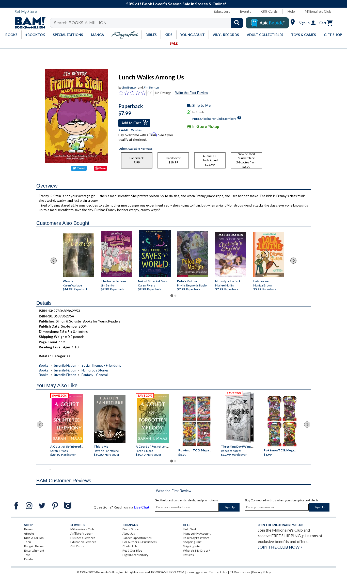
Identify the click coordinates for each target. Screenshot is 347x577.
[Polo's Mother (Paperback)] (192, 254)
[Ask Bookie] (267, 22)
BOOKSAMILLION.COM (167, 572)
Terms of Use (218, 572)
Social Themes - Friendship (101, 365)
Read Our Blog (132, 550)
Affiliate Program (81, 533)
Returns (188, 555)
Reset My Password (196, 538)
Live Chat (142, 507)
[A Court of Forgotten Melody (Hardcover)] (153, 418)
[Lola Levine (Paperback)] (268, 254)
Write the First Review (191, 93)
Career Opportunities (137, 538)
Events (245, 11)
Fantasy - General (95, 375)
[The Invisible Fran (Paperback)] (116, 254)
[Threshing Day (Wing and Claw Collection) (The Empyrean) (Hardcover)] (240, 417)
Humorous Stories (95, 370)
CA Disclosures (239, 572)
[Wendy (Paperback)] (78, 255)
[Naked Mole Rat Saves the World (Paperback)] (155, 253)
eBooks (29, 533)
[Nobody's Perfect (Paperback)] (230, 254)
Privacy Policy (261, 572)
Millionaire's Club (318, 11)
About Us (128, 533)
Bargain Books (34, 546)
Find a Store (130, 529)
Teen (27, 542)
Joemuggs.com (196, 572)
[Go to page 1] (171, 295)
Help (291, 11)
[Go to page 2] (175, 296)
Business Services (82, 538)
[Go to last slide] (54, 261)
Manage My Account (197, 533)
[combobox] (149, 23)
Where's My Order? (196, 550)
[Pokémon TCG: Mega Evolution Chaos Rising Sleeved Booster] (196, 421)
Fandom (30, 559)
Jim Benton (129, 87)
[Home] (28, 23)
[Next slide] (293, 261)
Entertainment (34, 550)
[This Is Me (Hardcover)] (109, 419)
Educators (222, 11)
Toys (27, 555)
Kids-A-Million (34, 538)
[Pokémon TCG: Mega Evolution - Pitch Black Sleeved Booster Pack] (282, 421)
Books (43, 365)
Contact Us (129, 546)
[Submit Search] (237, 23)
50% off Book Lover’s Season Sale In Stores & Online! (176, 3)
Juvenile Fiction (65, 365)
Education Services (83, 542)
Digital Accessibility (135, 555)
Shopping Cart (192, 542)
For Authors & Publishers (139, 542)
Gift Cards (269, 11)
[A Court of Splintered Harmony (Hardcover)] (67, 418)
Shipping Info (191, 546)
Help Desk (190, 529)
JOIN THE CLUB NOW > (280, 547)
